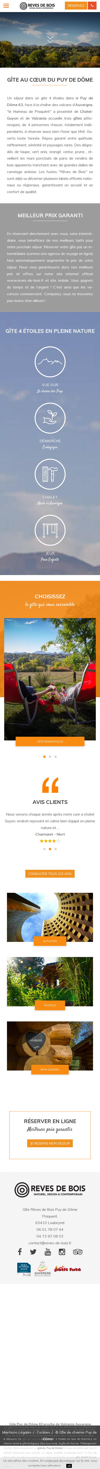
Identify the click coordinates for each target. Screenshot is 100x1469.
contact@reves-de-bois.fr (50, 1243)
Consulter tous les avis (50, 874)
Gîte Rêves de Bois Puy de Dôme (50, 1209)
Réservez (76, 5)
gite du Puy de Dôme (50, 1448)
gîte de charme (31, 1439)
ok (69, 1465)
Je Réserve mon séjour (50, 1143)
